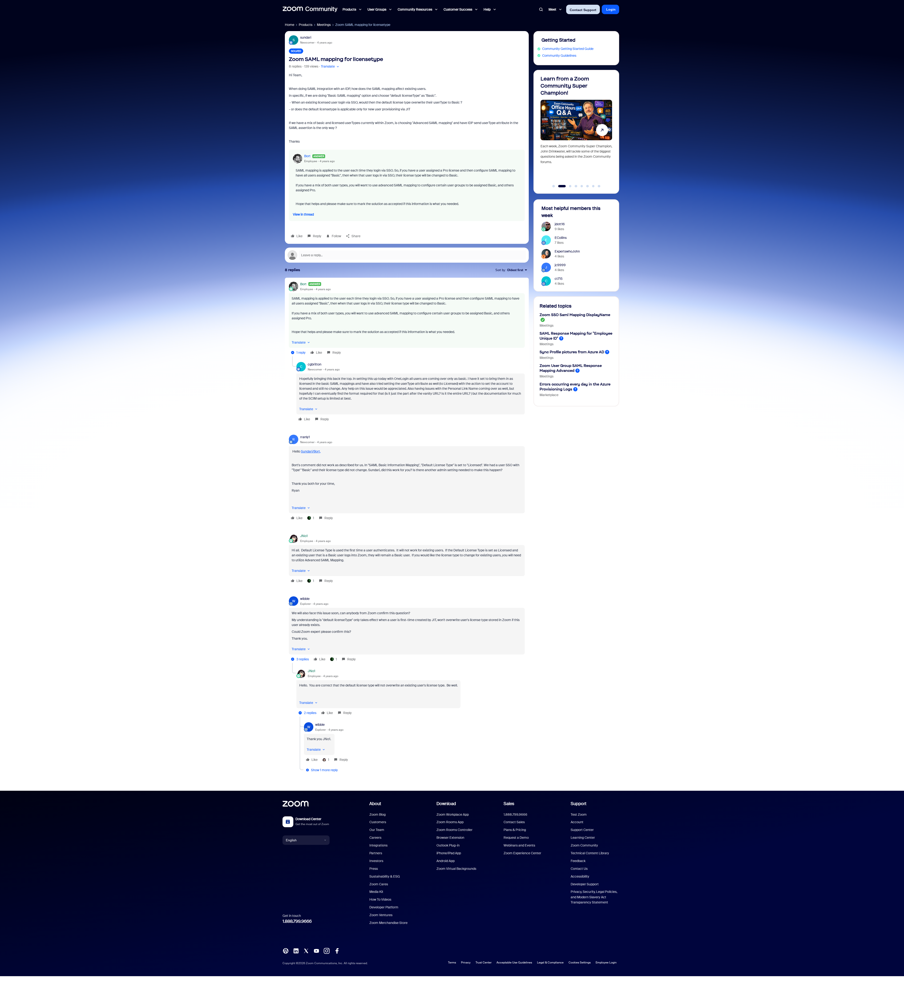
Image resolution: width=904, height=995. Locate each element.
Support (578, 803)
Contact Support (583, 10)
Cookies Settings (580, 962)
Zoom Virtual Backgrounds (456, 869)
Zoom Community (584, 845)
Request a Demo (516, 837)
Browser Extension (450, 837)
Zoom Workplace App (452, 814)
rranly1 (305, 437)
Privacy (466, 962)
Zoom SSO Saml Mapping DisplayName (575, 315)
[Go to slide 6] (587, 186)
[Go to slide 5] (582, 186)
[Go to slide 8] (599, 186)
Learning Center (583, 837)
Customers (377, 822)
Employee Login (606, 962)
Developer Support (585, 884)
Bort (307, 156)
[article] (407, 319)
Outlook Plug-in (448, 845)
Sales (509, 803)
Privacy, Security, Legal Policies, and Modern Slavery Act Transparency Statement (594, 897)
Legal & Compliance (550, 962)
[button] (330, 66)
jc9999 (560, 265)
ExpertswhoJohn (567, 251)
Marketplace (549, 395)
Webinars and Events (519, 845)
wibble (305, 599)
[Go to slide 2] (559, 186)
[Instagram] (326, 950)
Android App (445, 861)
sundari (305, 37)
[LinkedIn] (296, 950)
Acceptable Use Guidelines (514, 962)
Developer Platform (383, 907)
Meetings (324, 25)
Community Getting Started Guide (567, 49)
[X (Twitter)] (306, 950)
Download (446, 803)
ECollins (561, 238)
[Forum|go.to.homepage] (310, 9)
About (375, 803)
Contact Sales (514, 822)
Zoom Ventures (380, 915)
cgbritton (314, 364)
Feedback (578, 861)
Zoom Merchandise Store (388, 923)
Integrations (378, 845)
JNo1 (304, 536)
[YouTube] (316, 950)
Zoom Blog (377, 814)
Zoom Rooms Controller (454, 830)
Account (577, 822)
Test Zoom (579, 814)
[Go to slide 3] (567, 186)
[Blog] (285, 950)
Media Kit (376, 892)
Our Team (376, 830)
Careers (375, 837)
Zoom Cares (378, 884)
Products (305, 25)
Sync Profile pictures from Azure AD (572, 352)
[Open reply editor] (407, 255)
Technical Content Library (590, 853)
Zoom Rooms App (450, 822)
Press (373, 869)
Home (289, 25)
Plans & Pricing (515, 830)
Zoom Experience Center (522, 853)
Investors (376, 861)
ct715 (559, 279)
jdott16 (560, 224)
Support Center (582, 830)
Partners (375, 853)
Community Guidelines (559, 55)
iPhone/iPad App (448, 853)
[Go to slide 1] (554, 186)
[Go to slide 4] (576, 186)
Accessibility (580, 876)
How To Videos (380, 899)
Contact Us (579, 869)
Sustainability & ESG (384, 876)
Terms (452, 962)
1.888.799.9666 (297, 921)
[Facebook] (337, 950)
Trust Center (484, 962)
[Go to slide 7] (593, 186)
